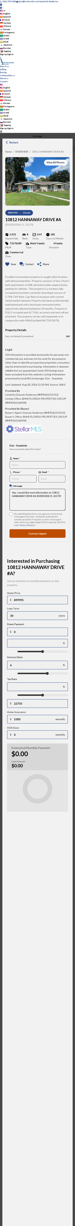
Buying (3, 72)
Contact (4, 81)
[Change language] (2, 10)
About (3, 78)
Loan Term (13, 608)
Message (17, 486)
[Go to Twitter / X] (1, 4)
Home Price (13, 593)
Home (8, 151)
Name (17, 458)
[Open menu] (1, 131)
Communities (6, 75)
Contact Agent (37, 533)
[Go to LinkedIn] (1, 7)
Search (3, 66)
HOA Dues (13, 727)
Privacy (30, 525)
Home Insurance (16, 712)
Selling (3, 69)
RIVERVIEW (21, 151)
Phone (17, 472)
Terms (22, 525)
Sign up (3, 54)
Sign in (10, 54)
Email (45, 472)
